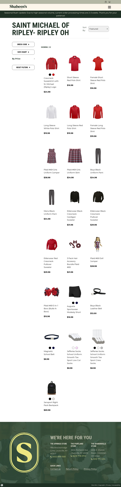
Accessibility (116, 485)
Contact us (55, 469)
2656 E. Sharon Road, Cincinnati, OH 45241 (99, 453)
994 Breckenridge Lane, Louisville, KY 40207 (59, 451)
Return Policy (72, 469)
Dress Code (22, 44)
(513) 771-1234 (99, 459)
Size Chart (22, 52)
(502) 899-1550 (59, 456)
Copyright (101, 485)
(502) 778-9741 (79, 456)
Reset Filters (22, 67)
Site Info (94, 485)
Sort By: (84, 29)
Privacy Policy (90, 469)
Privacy (108, 485)
